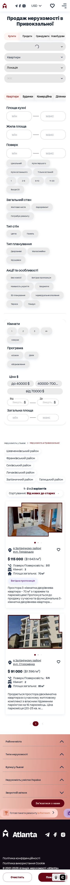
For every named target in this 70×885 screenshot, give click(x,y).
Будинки (28, 96)
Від (11, 398)
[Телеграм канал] (16, 5)
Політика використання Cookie (24, 863)
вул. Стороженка (24, 664)
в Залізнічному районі (27, 548)
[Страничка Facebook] (20, 6)
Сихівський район (18, 465)
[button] (12, 331)
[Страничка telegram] (47, 836)
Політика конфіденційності (21, 858)
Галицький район (51, 479)
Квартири (12, 96)
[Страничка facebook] (55, 836)
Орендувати (42, 36)
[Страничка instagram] (63, 836)
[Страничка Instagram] (24, 6)
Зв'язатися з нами (48, 803)
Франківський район (20, 458)
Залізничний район (19, 479)
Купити (12, 36)
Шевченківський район (22, 451)
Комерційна (44, 96)
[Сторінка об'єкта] (10, 551)
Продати (27, 36)
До (41, 398)
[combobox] (32, 46)
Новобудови (58, 36)
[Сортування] (58, 493)
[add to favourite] (52, 6)
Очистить (17, 877)
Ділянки (61, 96)
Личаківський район (20, 472)
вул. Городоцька (23, 551)
